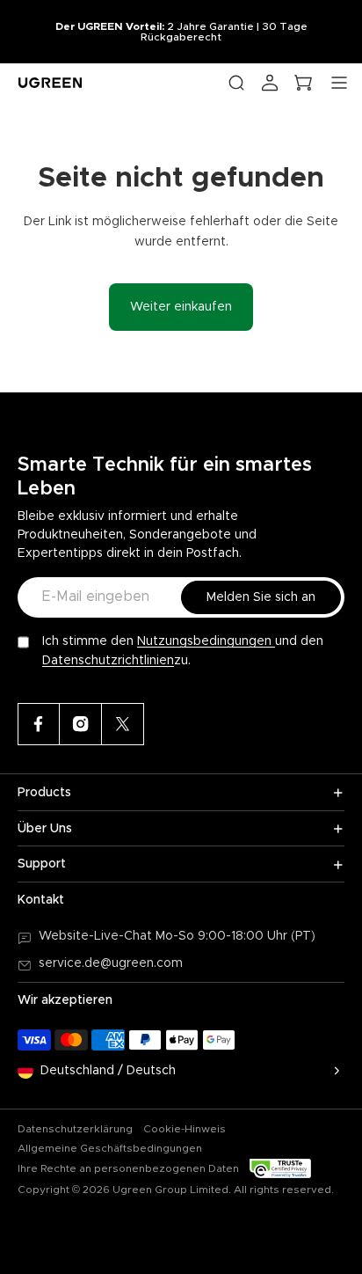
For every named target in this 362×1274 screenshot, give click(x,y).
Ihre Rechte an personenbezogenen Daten (128, 1168)
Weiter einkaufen (181, 307)
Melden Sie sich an (260, 597)
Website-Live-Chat (97, 936)
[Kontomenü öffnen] (269, 82)
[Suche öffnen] (236, 82)
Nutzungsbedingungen (206, 641)
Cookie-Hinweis (184, 1129)
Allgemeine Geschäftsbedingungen (110, 1148)
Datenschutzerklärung (75, 1129)
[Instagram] (81, 724)
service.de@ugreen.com (111, 963)
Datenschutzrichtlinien (108, 661)
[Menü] (339, 82)
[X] (123, 724)
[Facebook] (39, 724)
